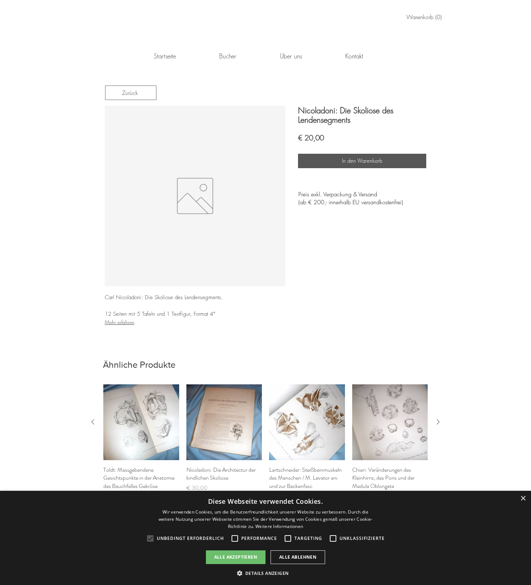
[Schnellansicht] (141, 422)
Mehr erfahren (119, 322)
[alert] (265, 538)
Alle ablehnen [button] (297, 557)
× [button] (523, 498)
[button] (265, 572)
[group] (265, 442)
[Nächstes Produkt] (438, 422)
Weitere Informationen (279, 526)
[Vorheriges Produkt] (92, 422)
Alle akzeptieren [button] (235, 557)
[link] (425, 17)
